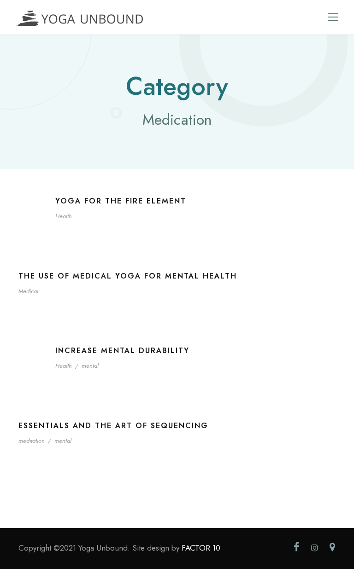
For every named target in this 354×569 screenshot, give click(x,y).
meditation (31, 440)
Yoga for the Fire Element (120, 201)
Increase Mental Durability (122, 350)
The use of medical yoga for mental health (127, 276)
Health (63, 216)
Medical (28, 291)
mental (90, 365)
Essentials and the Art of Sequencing (113, 425)
